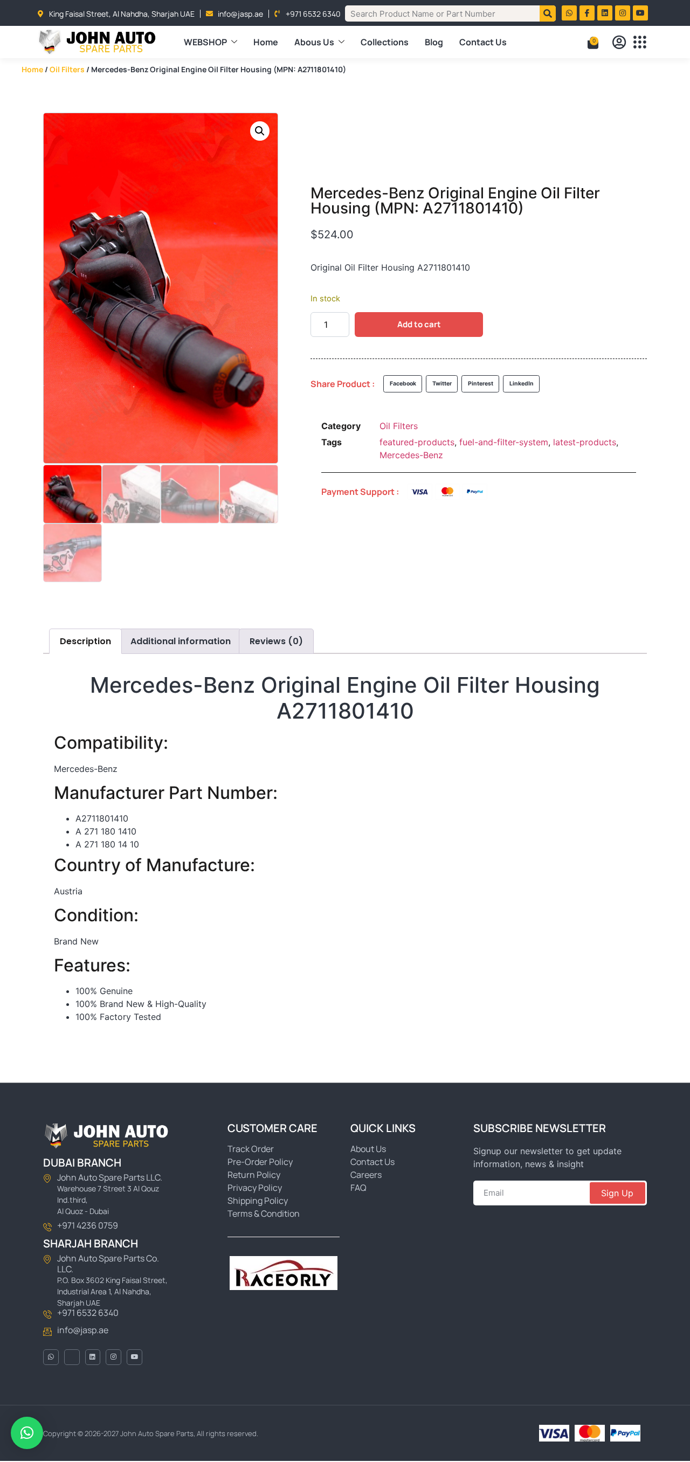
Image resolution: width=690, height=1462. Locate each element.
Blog (434, 42)
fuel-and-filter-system (503, 442)
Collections (385, 42)
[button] (260, 131)
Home (265, 42)
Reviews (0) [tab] (276, 641)
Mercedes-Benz (411, 455)
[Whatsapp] (569, 12)
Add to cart (419, 324)
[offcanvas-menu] (639, 42)
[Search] (548, 13)
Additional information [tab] (180, 641)
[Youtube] (640, 12)
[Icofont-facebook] (72, 1357)
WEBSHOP (205, 42)
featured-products (417, 442)
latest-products (584, 442)
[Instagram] (622, 12)
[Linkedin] (604, 12)
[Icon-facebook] (587, 12)
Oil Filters (67, 69)
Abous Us (314, 42)
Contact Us (483, 42)
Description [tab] (85, 641)
